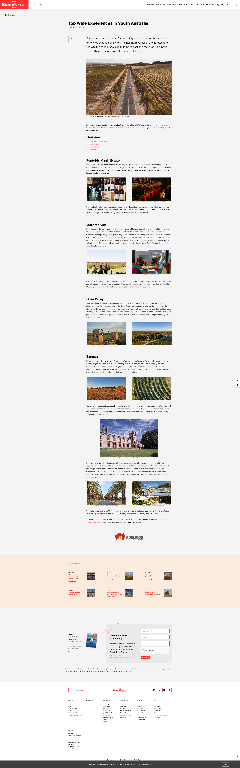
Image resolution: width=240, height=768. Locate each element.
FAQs (155, 704)
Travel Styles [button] (171, 5)
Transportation (140, 706)
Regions (70, 700)
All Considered (72, 740)
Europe (70, 711)
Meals (138, 715)
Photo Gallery (157, 717)
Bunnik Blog (157, 706)
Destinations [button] (160, 5)
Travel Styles (106, 700)
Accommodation (141, 704)
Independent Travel (108, 717)
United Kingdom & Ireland (75, 715)
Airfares (70, 738)
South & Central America (74, 713)
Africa (70, 704)
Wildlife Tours (123, 717)
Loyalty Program (141, 719)
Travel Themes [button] (183, 5)
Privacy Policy (122, 656)
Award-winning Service (74, 742)
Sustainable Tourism (73, 747)
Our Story (70, 733)
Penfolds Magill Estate (98, 141)
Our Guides (140, 708)
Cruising (122, 704)
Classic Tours (106, 706)
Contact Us (71, 749)
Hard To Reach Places (125, 711)
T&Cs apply (112, 656)
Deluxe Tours (123, 706)
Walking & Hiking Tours (126, 715)
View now (71, 652)
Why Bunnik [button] (200, 5)
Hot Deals (150, 5)
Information (140, 700)
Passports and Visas (142, 717)
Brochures (156, 713)
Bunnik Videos (158, 708)
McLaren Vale (95, 144)
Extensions (105, 719)
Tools (155, 700)
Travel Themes (124, 700)
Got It (225, 764)
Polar (87, 704)
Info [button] (192, 5)
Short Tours (105, 708)
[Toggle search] (236, 4)
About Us (71, 730)
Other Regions (90, 700)
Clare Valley (94, 147)
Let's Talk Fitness (141, 713)
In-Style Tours (106, 711)
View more (168, 564)
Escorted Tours (107, 715)
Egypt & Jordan (72, 708)
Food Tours (123, 708)
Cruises (105, 722)
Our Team (71, 744)
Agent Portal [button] (210, 5)
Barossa (93, 149)
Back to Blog (10, 15)
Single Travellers (141, 711)
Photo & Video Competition (161, 715)
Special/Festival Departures (110, 713)
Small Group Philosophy (74, 735)
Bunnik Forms (157, 711)
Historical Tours (124, 713)
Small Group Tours (107, 704)
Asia (69, 706)
